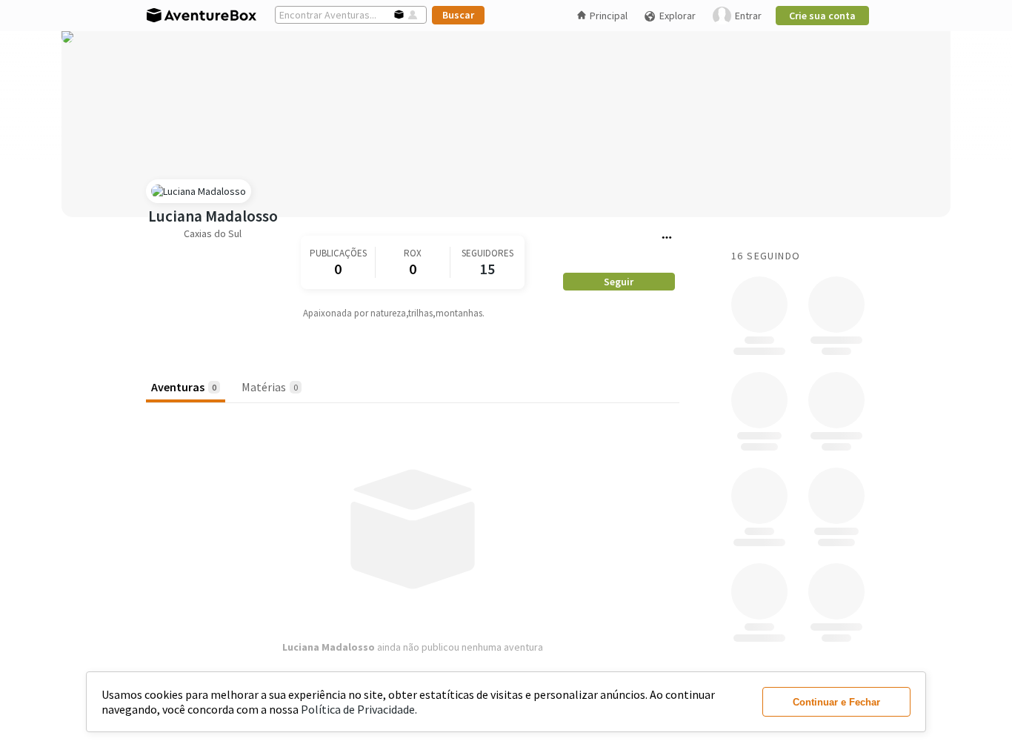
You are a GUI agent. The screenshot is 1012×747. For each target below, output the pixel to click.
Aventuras (183, 386)
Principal (608, 15)
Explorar (677, 15)
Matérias (270, 386)
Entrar (748, 15)
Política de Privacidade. (359, 709)
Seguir (618, 281)
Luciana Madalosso (213, 216)
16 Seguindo (765, 255)
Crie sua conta (822, 15)
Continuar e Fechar (836, 702)
